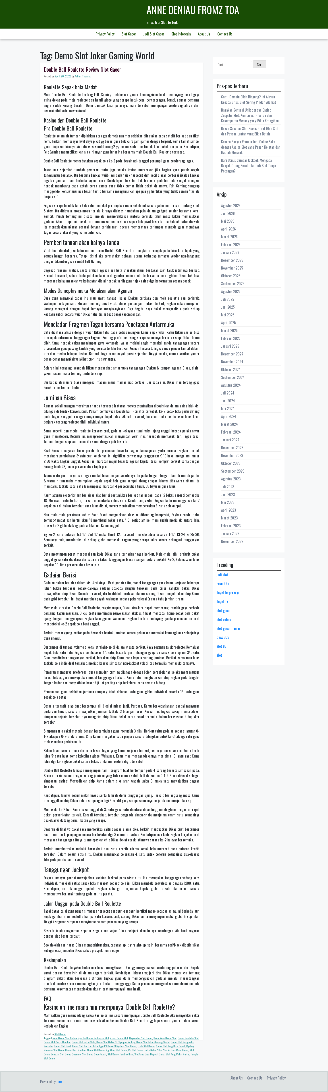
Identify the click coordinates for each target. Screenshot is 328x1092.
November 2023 (232, 455)
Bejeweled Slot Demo (140, 1038)
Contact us (225, 34)
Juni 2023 (228, 494)
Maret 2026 (229, 236)
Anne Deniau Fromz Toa (193, 9)
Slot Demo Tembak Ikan (120, 1054)
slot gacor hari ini (229, 628)
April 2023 (228, 510)
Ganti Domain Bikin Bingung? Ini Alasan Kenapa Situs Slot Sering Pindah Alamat (248, 99)
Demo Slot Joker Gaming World (153, 1042)
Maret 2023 (229, 518)
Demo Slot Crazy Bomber (57, 1042)
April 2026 (228, 229)
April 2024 (228, 416)
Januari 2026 (230, 252)
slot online (224, 619)
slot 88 (221, 646)
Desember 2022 (232, 541)
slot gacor (224, 610)
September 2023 (232, 471)
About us (204, 34)
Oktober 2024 (231, 369)
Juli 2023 (227, 486)
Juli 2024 (227, 393)
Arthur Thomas (83, 76)
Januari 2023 (230, 533)
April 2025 (228, 322)
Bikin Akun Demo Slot (165, 1038)
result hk (223, 583)
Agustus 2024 (231, 385)
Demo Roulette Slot (188, 1038)
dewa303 (223, 637)
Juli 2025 (227, 299)
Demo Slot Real (62, 1046)
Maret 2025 (229, 330)
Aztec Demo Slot (119, 1038)
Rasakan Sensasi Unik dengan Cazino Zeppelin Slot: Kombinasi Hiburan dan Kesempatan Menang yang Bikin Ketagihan (250, 115)
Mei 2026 (227, 221)
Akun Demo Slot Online (64, 1038)
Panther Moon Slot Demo (91, 1050)
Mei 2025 (227, 315)
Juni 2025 (228, 307)
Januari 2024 (230, 439)
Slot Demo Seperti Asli (94, 1054)
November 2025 (232, 268)
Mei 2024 (228, 408)
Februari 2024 (231, 432)
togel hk (222, 601)
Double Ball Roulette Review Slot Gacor (82, 69)
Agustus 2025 (231, 291)
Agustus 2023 (231, 479)
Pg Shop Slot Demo (116, 1050)
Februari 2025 (231, 338)
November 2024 (232, 361)
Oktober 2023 (230, 463)
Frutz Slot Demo (146, 1046)
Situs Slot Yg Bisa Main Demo (172, 1050)
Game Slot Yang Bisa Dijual (170, 1046)
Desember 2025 (232, 260)
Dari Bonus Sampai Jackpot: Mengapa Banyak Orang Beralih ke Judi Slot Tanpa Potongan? (248, 166)
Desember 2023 (232, 447)
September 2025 (232, 283)
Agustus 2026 (231, 205)
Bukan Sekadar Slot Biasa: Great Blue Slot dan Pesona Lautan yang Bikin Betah (249, 131)
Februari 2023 (231, 525)
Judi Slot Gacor (153, 34)
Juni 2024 (228, 400)
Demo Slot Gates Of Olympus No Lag (115, 1042)
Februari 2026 (231, 244)
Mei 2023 (227, 502)
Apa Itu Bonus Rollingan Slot (93, 1038)
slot (219, 655)
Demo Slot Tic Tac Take (85, 1046)
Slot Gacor (129, 34)
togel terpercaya (228, 592)
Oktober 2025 (230, 275)
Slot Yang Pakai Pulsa (177, 1054)
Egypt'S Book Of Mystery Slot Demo (117, 1046)
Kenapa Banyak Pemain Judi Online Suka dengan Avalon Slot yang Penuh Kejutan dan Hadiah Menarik (250, 147)
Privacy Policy (105, 34)
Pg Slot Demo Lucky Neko (142, 1050)
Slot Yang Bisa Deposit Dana (149, 1054)
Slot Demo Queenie (70, 1054)
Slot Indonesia (181, 34)
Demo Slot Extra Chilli (83, 1042)
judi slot (222, 574)
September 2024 (233, 377)
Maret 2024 (229, 424)
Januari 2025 (230, 346)
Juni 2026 (228, 213)
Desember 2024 (232, 354)
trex (59, 1081)
